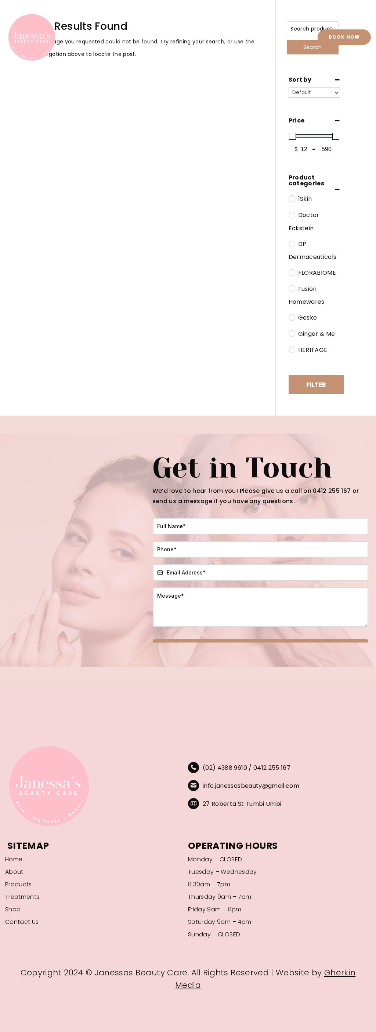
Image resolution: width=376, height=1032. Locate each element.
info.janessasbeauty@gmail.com (251, 786)
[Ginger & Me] (291, 333)
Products (213, 37)
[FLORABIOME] (291, 272)
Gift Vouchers (255, 37)
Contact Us (22, 922)
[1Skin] (291, 198)
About (119, 37)
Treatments (152, 37)
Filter (316, 384)
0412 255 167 (271, 768)
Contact (296, 37)
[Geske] (291, 317)
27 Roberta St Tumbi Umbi (242, 804)
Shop (184, 37)
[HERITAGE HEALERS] (291, 349)
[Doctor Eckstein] (291, 215)
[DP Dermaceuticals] (291, 243)
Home (94, 37)
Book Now (344, 37)
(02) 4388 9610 (225, 768)
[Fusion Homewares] (291, 288)
